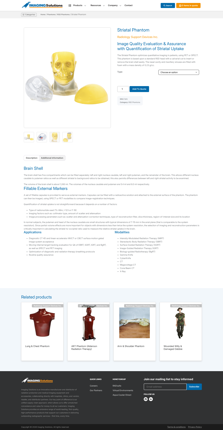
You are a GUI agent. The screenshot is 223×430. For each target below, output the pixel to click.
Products (77, 5)
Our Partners (96, 390)
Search (169, 5)
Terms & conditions (176, 427)
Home (43, 14)
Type (119, 71)
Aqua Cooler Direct (122, 395)
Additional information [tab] (52, 158)
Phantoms (51, 14)
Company (113, 5)
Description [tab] (31, 158)
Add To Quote (139, 89)
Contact (129, 5)
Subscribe (194, 387)
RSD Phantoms (63, 14)
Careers (94, 385)
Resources (96, 5)
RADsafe (117, 385)
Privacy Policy (195, 427)
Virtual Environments (123, 390)
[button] (67, 77)
